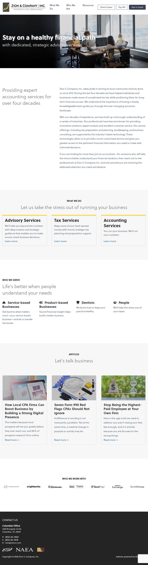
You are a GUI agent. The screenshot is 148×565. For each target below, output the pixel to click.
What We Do (54, 6)
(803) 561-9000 (12, 536)
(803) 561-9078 (11, 539)
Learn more (18, 241)
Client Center (106, 7)
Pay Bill (122, 7)
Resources (88, 5)
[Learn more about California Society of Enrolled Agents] (41, 550)
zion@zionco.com (13, 542)
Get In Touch (137, 7)
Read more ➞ (24, 439)
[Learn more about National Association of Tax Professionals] (7, 550)
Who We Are (70, 6)
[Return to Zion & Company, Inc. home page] (24, 7)
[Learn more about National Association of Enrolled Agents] (25, 550)
